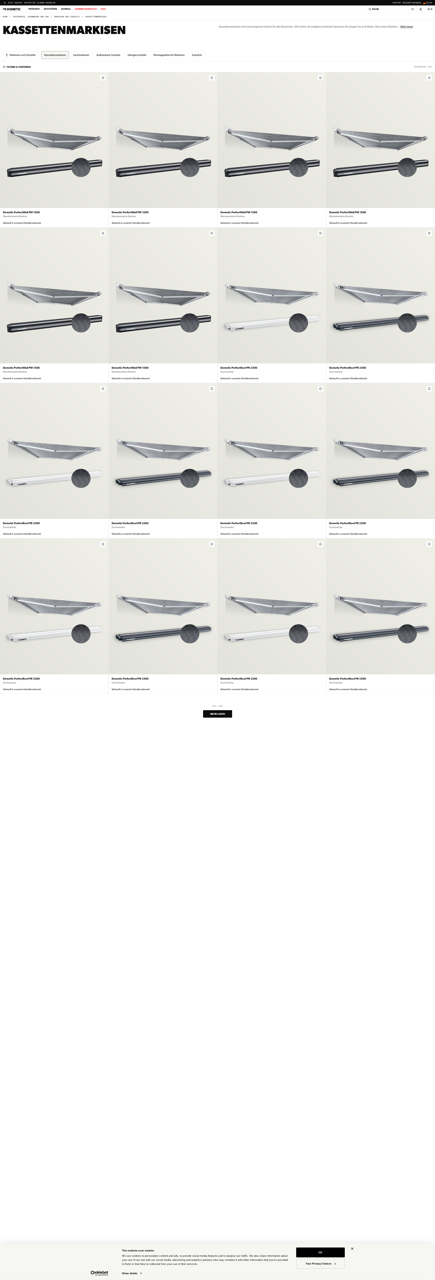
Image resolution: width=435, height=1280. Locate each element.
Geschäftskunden (412, 3)
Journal (66, 9)
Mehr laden (217, 714)
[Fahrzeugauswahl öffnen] (412, 9)
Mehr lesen (406, 26)
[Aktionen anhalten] (5, 3)
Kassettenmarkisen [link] (95, 17)
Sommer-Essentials (86, 9)
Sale (103, 9)
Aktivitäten (50, 9)
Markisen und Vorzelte (67, 17)
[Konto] (420, 9)
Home (5, 17)
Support (397, 3)
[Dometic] (12, 9)
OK (320, 1252)
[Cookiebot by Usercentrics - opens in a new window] (99, 1273)
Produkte (34, 9)
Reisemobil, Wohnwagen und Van (31, 17)
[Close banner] (352, 1249)
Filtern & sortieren (19, 67)
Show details (129, 1273)
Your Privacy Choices (319, 1263)
